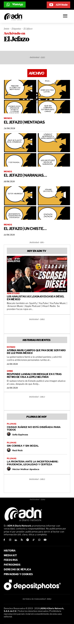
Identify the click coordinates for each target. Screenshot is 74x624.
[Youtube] (45, 540)
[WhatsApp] (39, 540)
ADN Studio (13, 293)
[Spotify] (28, 540)
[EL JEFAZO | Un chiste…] (37, 203)
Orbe (10, 371)
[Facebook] (4, 540)
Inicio (6, 29)
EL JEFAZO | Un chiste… (25, 228)
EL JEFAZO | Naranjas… (25, 175)
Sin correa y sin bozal (23, 445)
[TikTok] (33, 540)
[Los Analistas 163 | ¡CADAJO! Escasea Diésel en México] (37, 274)
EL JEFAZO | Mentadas (24, 122)
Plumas (11, 424)
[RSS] (22, 540)
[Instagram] (10, 540)
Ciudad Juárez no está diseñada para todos (34, 428)
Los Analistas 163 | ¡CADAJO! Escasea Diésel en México (35, 298)
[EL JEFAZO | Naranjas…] (37, 150)
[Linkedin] (16, 540)
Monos (8, 118)
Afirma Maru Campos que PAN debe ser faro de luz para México (36, 352)
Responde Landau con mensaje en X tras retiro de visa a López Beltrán (34, 375)
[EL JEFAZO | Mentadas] (37, 96)
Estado (11, 347)
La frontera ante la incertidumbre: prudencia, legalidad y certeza (32, 463)
